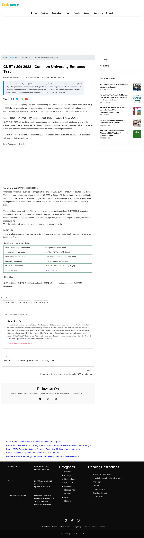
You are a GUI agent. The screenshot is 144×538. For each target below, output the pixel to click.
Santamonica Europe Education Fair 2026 (41, 468)
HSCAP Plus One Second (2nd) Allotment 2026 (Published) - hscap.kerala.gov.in (42, 456)
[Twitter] (56, 399)
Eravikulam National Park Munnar (108, 478)
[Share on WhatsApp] (22, 99)
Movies (67, 494)
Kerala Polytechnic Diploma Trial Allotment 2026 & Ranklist (32, 453)
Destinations (57, 13)
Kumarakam (98, 496)
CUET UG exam (24, 302)
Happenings (69, 490)
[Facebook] (40, 399)
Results (77, 13)
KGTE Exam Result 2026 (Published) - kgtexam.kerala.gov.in (33, 442)
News (68, 13)
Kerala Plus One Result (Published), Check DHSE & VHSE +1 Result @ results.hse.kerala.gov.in (49, 445)
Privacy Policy (77, 527)
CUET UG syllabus (41, 302)
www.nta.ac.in (51, 270)
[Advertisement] (72, 36)
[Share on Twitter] (17, 99)
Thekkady (97, 482)
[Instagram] (48, 399)
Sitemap (102, 527)
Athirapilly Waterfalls (102, 475)
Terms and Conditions (90, 527)
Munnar (96, 486)
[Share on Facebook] (12, 99)
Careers (87, 13)
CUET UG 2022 (8, 302)
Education (98, 13)
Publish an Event (65, 527)
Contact (109, 13)
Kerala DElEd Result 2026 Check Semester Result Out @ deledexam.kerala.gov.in (43, 449)
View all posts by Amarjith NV (18, 343)
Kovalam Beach (100, 493)
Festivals (44, 13)
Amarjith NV (48, 77)
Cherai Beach (99, 489)
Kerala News (46, 527)
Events (34, 13)
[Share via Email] (26, 99)
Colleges (68, 475)
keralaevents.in (81, 534)
